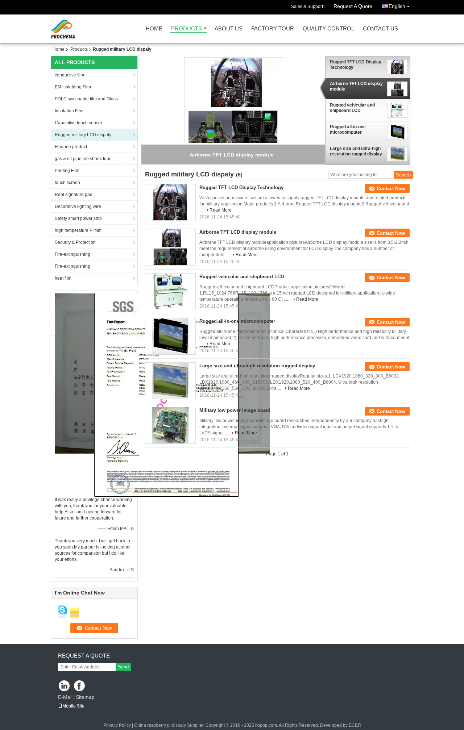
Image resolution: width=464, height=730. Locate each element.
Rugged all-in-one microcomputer (348, 129)
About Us (229, 29)
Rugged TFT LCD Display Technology (355, 64)
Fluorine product (71, 146)
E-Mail (65, 697)
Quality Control (328, 29)
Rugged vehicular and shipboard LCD (352, 108)
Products (186, 29)
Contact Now (391, 188)
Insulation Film (69, 110)
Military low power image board (234, 410)
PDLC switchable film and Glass (86, 98)
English (397, 6)
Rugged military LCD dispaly (83, 134)
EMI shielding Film (73, 86)
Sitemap (85, 697)
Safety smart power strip (78, 218)
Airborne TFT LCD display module (356, 86)
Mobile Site (73, 706)
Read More (221, 210)
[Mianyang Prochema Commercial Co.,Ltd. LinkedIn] (64, 686)
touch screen (67, 182)
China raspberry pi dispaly (160, 725)
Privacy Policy (117, 725)
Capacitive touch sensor (78, 122)
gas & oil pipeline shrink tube (83, 158)
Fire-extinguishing (72, 254)
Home (154, 29)
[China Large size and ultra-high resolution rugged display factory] (170, 380)
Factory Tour (272, 29)
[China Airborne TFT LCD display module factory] (170, 247)
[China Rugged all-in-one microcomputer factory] (170, 336)
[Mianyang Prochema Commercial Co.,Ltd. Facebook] (80, 686)
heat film (63, 278)
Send (123, 666)
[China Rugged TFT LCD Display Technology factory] (170, 202)
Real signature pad (73, 194)
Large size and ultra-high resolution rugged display (356, 151)
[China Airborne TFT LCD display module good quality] (233, 106)
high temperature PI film (78, 230)
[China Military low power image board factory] (170, 425)
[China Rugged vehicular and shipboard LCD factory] (170, 291)
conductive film (69, 75)
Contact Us (380, 29)
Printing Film (67, 170)
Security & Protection (75, 242)
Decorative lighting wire (78, 206)
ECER (355, 725)
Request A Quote (353, 6)
